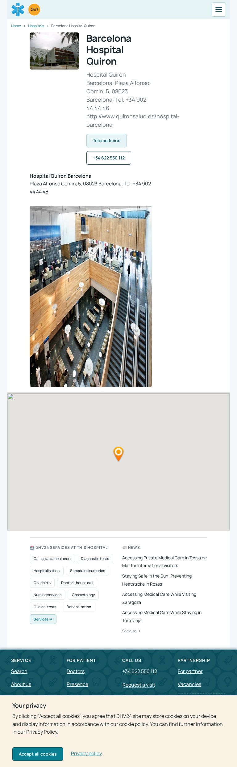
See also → (131, 631)
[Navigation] (219, 9)
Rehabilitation (79, 606)
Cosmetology (83, 594)
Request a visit (139, 685)
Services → (43, 619)
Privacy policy (86, 753)
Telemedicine (106, 140)
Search (19, 671)
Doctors (76, 671)
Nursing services (47, 594)
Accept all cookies (38, 754)
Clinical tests (45, 606)
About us (21, 684)
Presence (77, 684)
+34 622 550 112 (109, 158)
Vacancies (189, 684)
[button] (118, 454)
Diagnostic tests (95, 558)
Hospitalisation (47, 570)
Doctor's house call (77, 582)
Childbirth (42, 582)
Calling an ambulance (52, 558)
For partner (190, 671)
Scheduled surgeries (87, 570)
